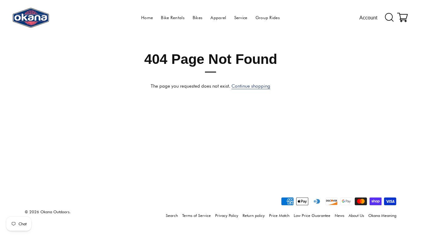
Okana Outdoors (54, 212)
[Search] (389, 17)
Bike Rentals (173, 17)
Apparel (218, 17)
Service (240, 17)
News (339, 215)
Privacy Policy (226, 215)
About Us (356, 215)
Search (172, 215)
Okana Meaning (382, 215)
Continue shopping (250, 86)
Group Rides (267, 17)
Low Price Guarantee (312, 215)
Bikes (198, 17)
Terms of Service (196, 215)
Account (368, 17)
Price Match (279, 215)
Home (147, 17)
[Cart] (403, 17)
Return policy (254, 215)
